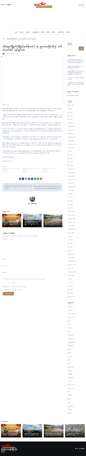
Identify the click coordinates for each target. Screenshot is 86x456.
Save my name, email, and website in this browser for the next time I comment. (24, 279)
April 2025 (70, 162)
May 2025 (70, 158)
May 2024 (70, 201)
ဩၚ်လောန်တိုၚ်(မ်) (9, 450)
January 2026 (71, 130)
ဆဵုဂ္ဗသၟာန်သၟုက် (70, 345)
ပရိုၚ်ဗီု (48, 32)
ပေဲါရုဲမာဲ (68, 32)
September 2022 (72, 272)
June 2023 (70, 240)
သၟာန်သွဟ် (28, 32)
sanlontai (8, 53)
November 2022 (71, 264)
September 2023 (72, 229)
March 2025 (70, 165)
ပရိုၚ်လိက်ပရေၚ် (71, 367)
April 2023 (70, 247)
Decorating (70, 306)
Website (5, 272)
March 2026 (70, 123)
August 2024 (71, 190)
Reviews (69, 328)
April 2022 (70, 289)
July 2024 (70, 194)
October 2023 (71, 225)
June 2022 (70, 282)
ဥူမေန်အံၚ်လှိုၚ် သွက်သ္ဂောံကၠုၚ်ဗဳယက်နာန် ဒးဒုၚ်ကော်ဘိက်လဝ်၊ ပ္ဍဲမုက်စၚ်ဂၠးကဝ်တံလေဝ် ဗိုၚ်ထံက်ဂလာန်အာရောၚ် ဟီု (76, 61)
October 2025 (71, 140)
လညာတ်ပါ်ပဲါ (70, 406)
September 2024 (72, 187)
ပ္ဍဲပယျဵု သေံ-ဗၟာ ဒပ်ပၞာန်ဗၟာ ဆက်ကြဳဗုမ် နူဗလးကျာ (75, 78)
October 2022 (71, 268)
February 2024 (71, 211)
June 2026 (70, 112)
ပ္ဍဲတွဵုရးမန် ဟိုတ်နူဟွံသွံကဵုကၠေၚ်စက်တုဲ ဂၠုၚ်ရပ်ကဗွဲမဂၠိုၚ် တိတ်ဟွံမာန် (32, 223)
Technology (70, 335)
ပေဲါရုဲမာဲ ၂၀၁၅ (71, 384)
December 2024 (71, 176)
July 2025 (70, 151)
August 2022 (71, 275)
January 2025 (71, 172)
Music (69, 321)
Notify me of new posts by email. (12, 290)
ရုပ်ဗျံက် (43, 32)
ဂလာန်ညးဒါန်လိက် (35, 32)
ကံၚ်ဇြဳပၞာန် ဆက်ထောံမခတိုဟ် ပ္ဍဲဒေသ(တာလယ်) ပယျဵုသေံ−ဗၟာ (50, 169)
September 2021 (72, 296)
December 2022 (71, 261)
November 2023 (71, 222)
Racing (69, 324)
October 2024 (71, 183)
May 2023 (70, 243)
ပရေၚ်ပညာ (70, 370)
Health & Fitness (72, 314)
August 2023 (71, 233)
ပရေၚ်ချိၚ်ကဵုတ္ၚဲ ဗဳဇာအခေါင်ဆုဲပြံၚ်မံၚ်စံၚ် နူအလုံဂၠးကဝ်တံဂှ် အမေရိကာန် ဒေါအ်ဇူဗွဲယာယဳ (76, 84)
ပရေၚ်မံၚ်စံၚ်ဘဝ (61, 32)
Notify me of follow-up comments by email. (15, 287)
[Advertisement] (43, 20)
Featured (70, 310)
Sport (69, 331)
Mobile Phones (71, 317)
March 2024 (70, 208)
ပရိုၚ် (16, 32)
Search (70, 44)
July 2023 (70, 236)
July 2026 (70, 109)
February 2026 (71, 126)
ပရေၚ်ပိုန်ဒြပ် (70, 374)
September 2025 (72, 144)
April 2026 (70, 119)
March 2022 (70, 293)
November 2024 (71, 179)
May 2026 (70, 116)
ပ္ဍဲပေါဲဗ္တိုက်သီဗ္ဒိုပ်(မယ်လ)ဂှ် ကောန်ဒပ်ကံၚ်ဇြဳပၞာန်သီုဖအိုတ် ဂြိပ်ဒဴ (31, 169)
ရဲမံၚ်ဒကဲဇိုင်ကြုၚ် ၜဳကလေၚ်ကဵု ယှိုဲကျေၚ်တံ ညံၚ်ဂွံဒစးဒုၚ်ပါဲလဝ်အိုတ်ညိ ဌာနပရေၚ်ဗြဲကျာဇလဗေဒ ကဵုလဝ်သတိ (76, 72)
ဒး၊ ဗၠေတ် (69, 356)
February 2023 (71, 254)
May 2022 (70, 286)
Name (5, 259)
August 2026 (71, 105)
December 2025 (71, 133)
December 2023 (71, 218)
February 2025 (71, 169)
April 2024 (70, 204)
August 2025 (71, 148)
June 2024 (70, 197)
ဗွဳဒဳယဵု (69, 392)
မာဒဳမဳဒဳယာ (53, 32)
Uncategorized (71, 338)
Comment (5, 239)
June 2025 (70, 155)
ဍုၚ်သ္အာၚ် (69, 349)
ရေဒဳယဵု (69, 402)
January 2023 (71, 257)
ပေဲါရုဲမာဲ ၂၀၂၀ (71, 388)
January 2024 (71, 215)
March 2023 (70, 250)
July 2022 (70, 279)
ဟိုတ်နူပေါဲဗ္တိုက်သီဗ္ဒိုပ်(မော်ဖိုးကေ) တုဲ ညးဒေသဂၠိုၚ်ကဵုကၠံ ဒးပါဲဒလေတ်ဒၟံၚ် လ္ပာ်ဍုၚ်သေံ (32, 48)
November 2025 (71, 137)
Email (4, 266)
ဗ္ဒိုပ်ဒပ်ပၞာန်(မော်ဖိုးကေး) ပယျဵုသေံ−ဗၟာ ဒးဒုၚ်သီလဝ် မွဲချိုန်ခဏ (11, 169)
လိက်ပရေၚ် (21, 32)
